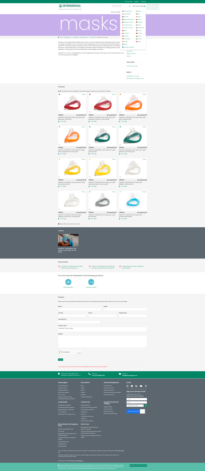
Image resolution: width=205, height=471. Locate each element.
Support (136, 1)
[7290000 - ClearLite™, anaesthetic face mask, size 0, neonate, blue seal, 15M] (133, 201)
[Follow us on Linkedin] (136, 386)
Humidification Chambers (87, 409)
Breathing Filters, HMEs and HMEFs (112, 392)
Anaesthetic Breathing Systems (66, 407)
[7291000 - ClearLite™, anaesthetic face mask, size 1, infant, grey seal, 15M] (102, 201)
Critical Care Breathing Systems (89, 407)
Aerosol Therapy (108, 409)
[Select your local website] (145, 6)
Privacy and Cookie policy (77, 460)
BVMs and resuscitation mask (65, 429)
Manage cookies (134, 465)
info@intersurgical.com (129, 375)
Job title (60, 313)
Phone (90, 313)
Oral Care (83, 414)
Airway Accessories (109, 388)
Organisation (123, 313)
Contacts (143, 1)
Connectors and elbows (87, 416)
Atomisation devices (109, 394)
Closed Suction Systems (87, 421)
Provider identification (86, 397)
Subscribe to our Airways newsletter (135, 396)
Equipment (83, 418)
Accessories (84, 412)
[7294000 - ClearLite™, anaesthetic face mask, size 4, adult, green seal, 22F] (102, 136)
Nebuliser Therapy (108, 411)
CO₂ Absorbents (62, 412)
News (82, 385)
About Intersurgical (116, 12)
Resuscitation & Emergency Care (135, 78)
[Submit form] (145, 405)
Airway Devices (108, 385)
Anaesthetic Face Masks (64, 405)
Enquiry (128, 56)
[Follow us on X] (146, 386)
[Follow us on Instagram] (127, 386)
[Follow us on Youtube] (141, 386)
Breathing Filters (68, 287)
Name (60, 306)
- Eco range (62, 121)
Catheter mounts (91, 287)
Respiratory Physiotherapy (110, 413)
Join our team (128, 1)
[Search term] (128, 6)
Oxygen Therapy (108, 407)
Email (105, 306)
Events (82, 388)
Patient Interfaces (85, 405)
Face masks (61, 431)
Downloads (129, 51)
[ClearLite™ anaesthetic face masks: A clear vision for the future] (68, 240)
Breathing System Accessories (66, 409)
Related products (131, 53)
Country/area (62, 319)
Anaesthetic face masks (133, 76)
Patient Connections (109, 390)
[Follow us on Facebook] (132, 386)
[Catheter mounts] (91, 282)
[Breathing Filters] (68, 282)
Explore (83, 390)
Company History (62, 388)
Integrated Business (63, 390)
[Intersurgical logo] (70, 5)
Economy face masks (132, 66)
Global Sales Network (63, 392)
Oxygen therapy (62, 446)
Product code (62, 325)
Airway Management (63, 441)
